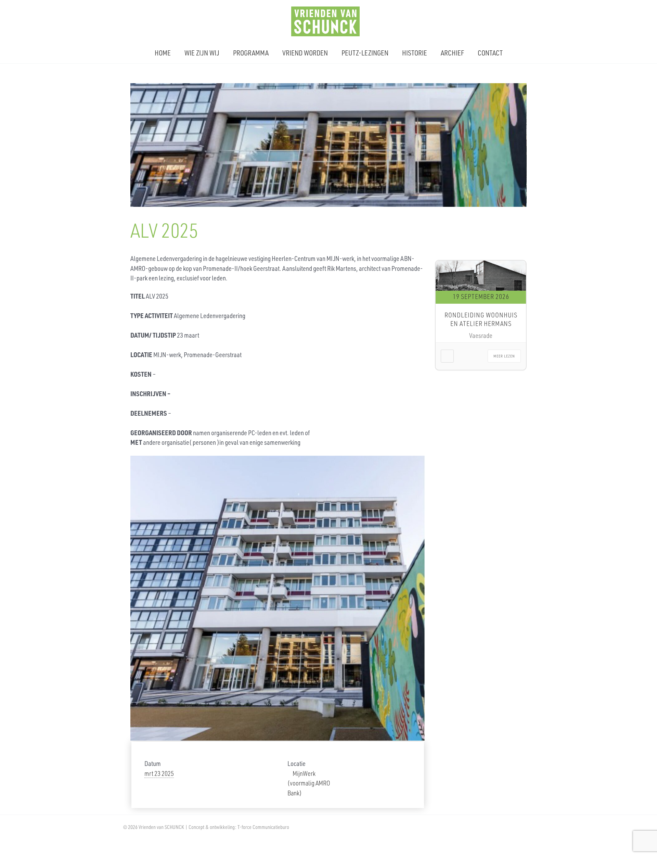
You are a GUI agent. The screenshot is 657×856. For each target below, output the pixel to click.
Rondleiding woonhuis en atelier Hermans (481, 319)
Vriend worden (305, 53)
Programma (251, 53)
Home (163, 53)
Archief (452, 53)
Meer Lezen (504, 356)
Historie (414, 53)
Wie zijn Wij (201, 53)
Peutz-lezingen (365, 53)
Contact (490, 53)
